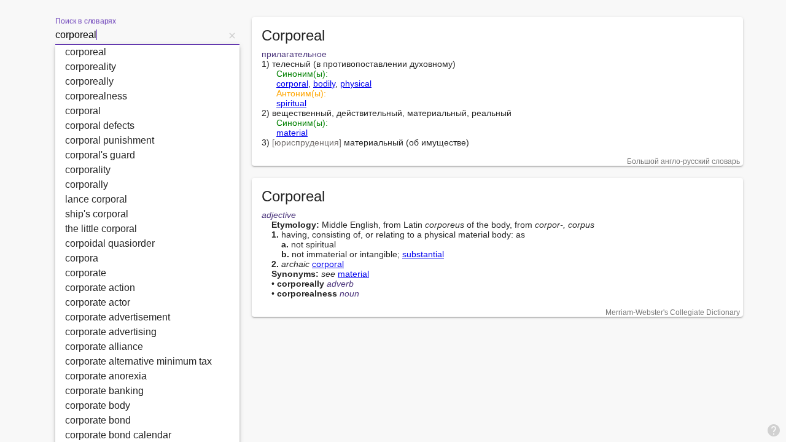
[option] (147, 52)
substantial (423, 254)
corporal (292, 83)
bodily (324, 83)
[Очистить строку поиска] (232, 35)
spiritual (291, 103)
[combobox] (140, 35)
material (292, 133)
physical (356, 83)
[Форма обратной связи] (773, 429)
